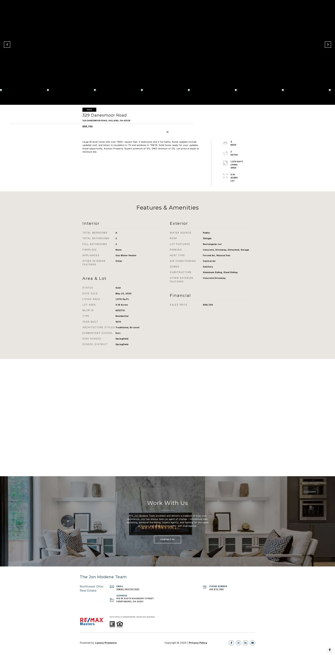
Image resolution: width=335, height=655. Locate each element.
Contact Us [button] (167, 539)
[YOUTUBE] (252, 642)
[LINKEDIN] (245, 642)
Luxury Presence (106, 642)
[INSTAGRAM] (238, 642)
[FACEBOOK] (231, 642)
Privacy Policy (198, 642)
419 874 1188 (216, 589)
